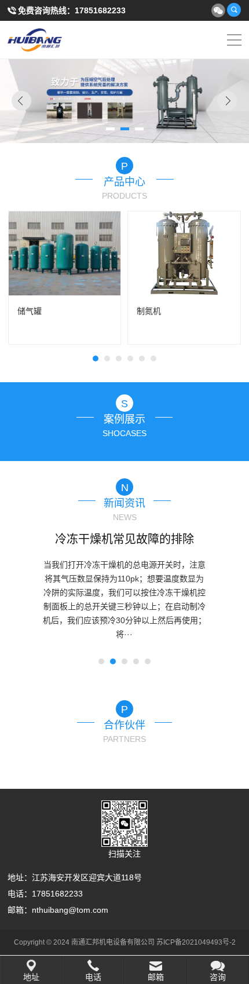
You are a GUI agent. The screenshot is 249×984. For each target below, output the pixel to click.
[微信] (217, 9)
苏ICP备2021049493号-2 (196, 942)
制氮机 (149, 311)
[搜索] (233, 9)
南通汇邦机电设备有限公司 (46, 40)
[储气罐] (65, 253)
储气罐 (29, 311)
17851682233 (100, 10)
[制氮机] (184, 253)
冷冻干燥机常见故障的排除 (124, 539)
